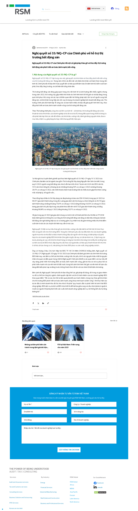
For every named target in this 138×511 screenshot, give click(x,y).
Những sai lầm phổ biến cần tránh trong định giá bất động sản (36, 346)
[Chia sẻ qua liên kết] (48, 303)
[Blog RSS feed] (127, 9)
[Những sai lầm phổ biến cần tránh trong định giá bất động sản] (36, 332)
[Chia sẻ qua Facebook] (33, 303)
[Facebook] (95, 483)
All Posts (25, 34)
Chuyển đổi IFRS (39, 34)
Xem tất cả (113, 321)
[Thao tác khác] (106, 47)
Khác (79, 34)
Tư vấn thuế (53, 34)
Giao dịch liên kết (68, 34)
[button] (2, 509)
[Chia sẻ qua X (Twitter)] (38, 303)
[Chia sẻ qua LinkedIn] (43, 303)
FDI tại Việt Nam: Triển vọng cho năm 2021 (68, 345)
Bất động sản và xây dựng (41, 296)
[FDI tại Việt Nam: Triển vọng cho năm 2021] (69, 332)
